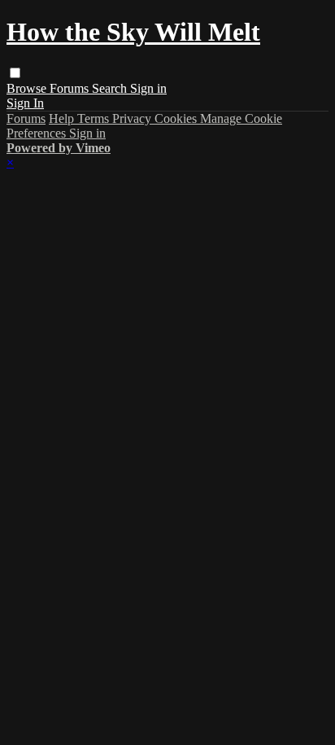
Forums (71, 88)
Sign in (148, 88)
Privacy (133, 118)
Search (111, 88)
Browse (28, 88)
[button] (15, 73)
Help (63, 118)
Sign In (25, 103)
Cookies (177, 118)
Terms (94, 118)
